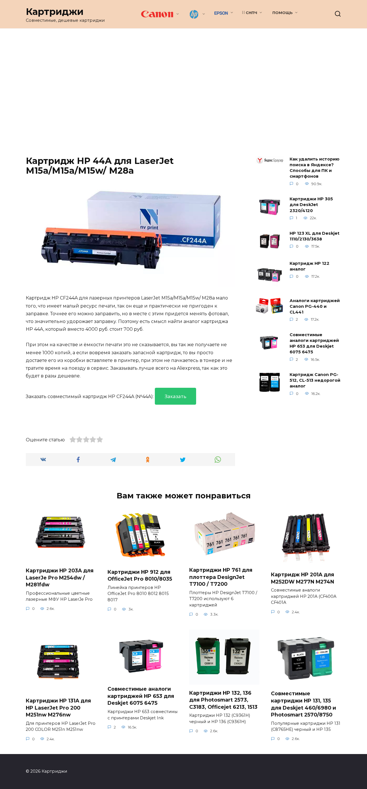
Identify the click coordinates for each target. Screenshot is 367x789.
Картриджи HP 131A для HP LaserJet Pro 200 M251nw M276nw (58, 708)
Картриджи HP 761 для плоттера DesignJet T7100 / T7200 (220, 577)
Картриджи (54, 11)
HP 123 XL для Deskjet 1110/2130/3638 (314, 236)
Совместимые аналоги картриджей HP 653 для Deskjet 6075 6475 (314, 343)
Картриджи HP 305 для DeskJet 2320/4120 (311, 205)
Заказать (175, 396)
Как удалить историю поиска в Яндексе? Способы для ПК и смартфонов (314, 167)
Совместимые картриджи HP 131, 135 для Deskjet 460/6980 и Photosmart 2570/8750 (303, 704)
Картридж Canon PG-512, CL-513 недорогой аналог (315, 380)
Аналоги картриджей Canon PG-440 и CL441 (315, 306)
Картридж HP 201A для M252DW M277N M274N (302, 578)
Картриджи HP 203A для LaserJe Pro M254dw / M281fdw (59, 577)
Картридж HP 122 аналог (309, 266)
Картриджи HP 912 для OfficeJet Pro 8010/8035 (140, 575)
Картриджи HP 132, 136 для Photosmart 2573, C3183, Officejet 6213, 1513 (223, 700)
